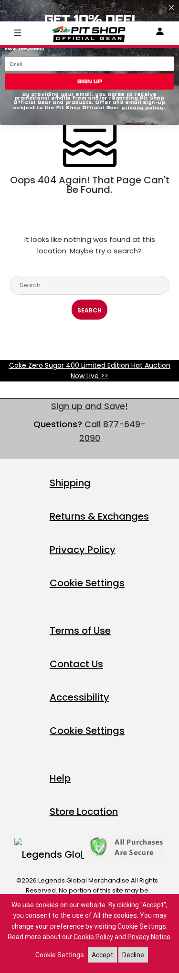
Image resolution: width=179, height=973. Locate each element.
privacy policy (143, 108)
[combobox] (89, 285)
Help (60, 778)
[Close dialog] (171, 7)
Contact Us (76, 664)
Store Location (84, 811)
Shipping (70, 483)
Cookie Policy (93, 937)
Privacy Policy (83, 549)
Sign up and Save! (89, 406)
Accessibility (79, 697)
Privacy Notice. (149, 937)
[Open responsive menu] (17, 32)
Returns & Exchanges (99, 516)
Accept (102, 955)
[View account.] (160, 33)
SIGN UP (89, 81)
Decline (133, 955)
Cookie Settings (87, 583)
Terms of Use (80, 630)
